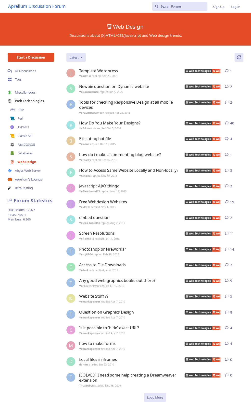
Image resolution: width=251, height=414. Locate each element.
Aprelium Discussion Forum (37, 6)
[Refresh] (239, 57)
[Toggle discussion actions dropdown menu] (241, 71)
